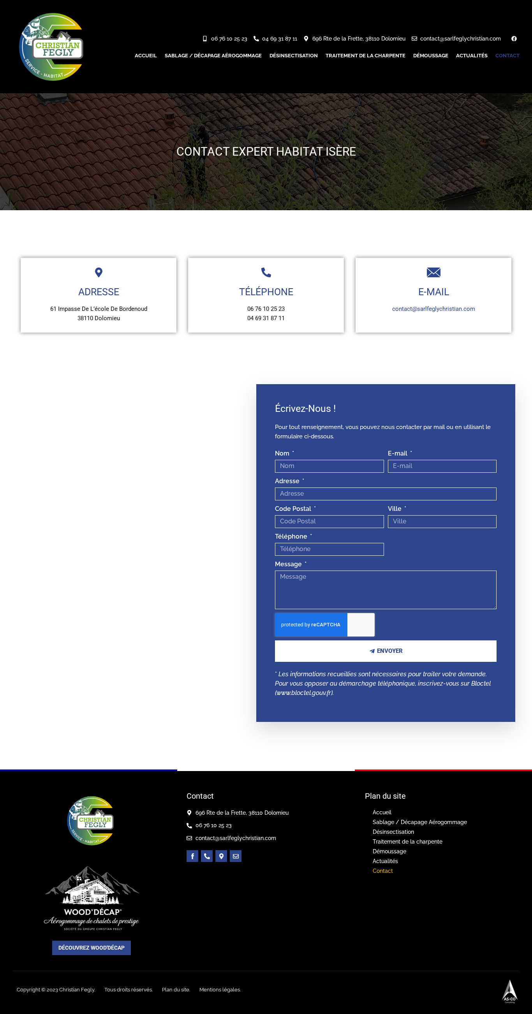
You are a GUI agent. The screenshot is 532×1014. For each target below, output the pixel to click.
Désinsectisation (294, 55)
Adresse (98, 292)
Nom (283, 453)
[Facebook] (514, 38)
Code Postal (294, 508)
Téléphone (292, 536)
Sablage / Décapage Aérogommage (213, 55)
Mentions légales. (220, 990)
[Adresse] (99, 272)
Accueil (146, 55)
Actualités (472, 55)
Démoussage (430, 55)
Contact (507, 55)
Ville (395, 508)
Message (289, 564)
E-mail (398, 453)
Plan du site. (176, 990)
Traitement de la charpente (365, 55)
